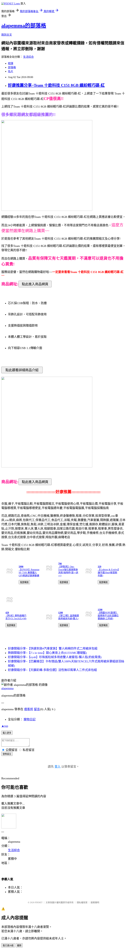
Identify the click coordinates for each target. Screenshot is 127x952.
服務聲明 (95, 902)
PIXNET (38, 902)
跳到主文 (6, 34)
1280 (60, 612)
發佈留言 (7, 754)
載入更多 (7, 733)
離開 (19, 945)
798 (60, 563)
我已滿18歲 (8, 945)
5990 (21, 566)
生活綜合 (28, 56)
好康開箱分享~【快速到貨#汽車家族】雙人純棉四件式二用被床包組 (52, 648)
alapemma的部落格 (23, 26)
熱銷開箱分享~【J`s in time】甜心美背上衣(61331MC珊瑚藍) (47, 652)
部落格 (12, 67)
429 (7, 612)
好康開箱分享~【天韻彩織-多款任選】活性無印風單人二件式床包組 (52, 670)
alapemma (7, 688)
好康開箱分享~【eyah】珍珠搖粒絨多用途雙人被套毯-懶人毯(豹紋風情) (55, 657)
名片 (10, 71)
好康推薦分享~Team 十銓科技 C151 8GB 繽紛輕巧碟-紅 (56, 85)
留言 (37, 709)
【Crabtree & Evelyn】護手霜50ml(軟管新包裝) (108, 572)
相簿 (10, 63)
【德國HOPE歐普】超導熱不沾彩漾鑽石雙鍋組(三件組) (108, 615)
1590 (100, 609)
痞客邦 (28, 709)
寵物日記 (30, 719)
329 (99, 566)
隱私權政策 (82, 902)
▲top (4, 726)
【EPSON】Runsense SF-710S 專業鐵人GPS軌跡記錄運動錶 (29, 572)
